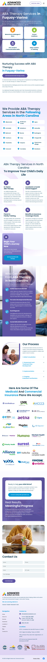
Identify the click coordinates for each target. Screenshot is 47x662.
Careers (4, 626)
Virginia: (27, 618)
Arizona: (28, 616)
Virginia (8, 604)
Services (4, 619)
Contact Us (4, 631)
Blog (3, 629)
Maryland (13, 604)
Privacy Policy (36, 658)
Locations (4, 624)
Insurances (4, 621)
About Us (4, 616)
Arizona (4, 604)
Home (3, 614)
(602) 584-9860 (35, 3)
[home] (11, 3)
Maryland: (28, 620)
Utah (17, 604)
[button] (43, 3)
